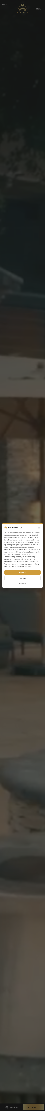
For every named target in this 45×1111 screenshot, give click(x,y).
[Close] (39, 528)
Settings (22, 578)
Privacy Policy (34, 542)
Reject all (22, 584)
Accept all (22, 573)
